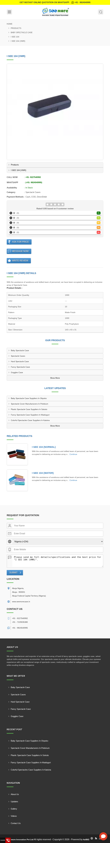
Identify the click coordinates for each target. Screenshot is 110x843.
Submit (13, 572)
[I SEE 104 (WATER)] (17, 480)
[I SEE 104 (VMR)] (55, 112)
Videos (14, 816)
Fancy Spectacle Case (20, 367)
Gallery (14, 809)
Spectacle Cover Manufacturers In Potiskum (29, 404)
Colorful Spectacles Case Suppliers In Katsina (30, 420)
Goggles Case (17, 372)
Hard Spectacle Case (20, 361)
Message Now (20, 251)
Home (9, 24)
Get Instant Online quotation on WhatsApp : (55, 2)
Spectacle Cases (18, 356)
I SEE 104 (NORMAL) (44, 447)
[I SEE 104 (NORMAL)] (17, 454)
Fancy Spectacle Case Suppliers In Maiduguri (30, 415)
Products (16, 28)
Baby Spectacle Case (21, 32)
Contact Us (16, 823)
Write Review (20, 260)
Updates (14, 801)
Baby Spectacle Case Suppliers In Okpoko (29, 398)
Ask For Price (20, 242)
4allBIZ (86, 839)
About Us (15, 794)
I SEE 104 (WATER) (43, 473)
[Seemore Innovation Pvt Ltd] (55, 12)
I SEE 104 (15, 37)
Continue (73, 454)
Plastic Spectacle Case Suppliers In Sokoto (29, 409)
